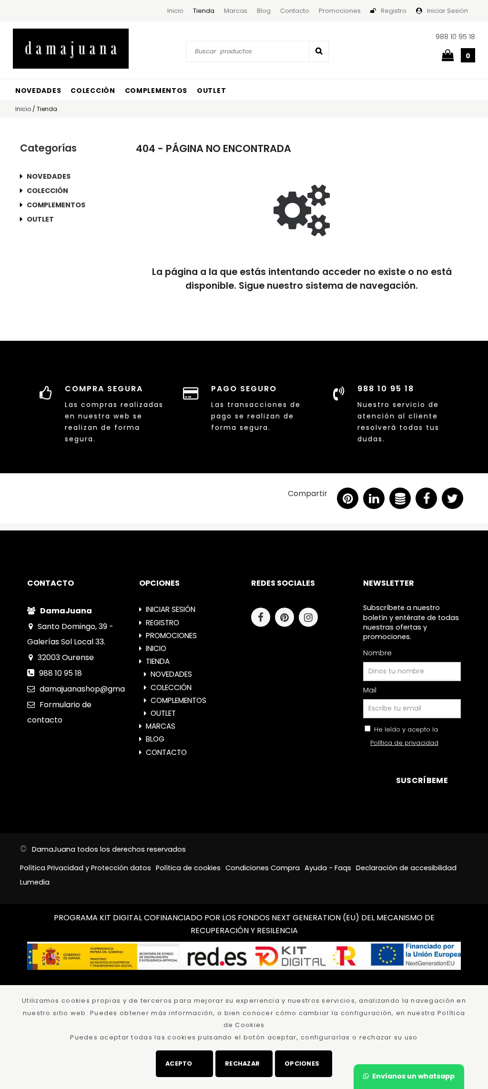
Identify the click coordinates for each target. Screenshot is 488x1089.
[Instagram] (311, 618)
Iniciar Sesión (447, 11)
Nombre (377, 653)
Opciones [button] (302, 1063)
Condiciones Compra (262, 868)
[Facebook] (263, 618)
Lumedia (35, 882)
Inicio (175, 11)
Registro (394, 11)
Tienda (203, 11)
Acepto (179, 1063)
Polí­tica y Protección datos (85, 868)
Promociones (340, 11)
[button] (452, 500)
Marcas (235, 11)
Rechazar (242, 1063)
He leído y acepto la (404, 736)
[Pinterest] (287, 618)
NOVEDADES (38, 90)
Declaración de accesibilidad (406, 868)
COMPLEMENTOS (156, 90)
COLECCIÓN (93, 90)
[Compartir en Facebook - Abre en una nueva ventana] (426, 500)
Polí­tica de (188, 868)
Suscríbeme (422, 780)
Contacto (294, 11)
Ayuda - (328, 868)
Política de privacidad (404, 742)
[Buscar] (319, 51)
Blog (264, 11)
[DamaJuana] (71, 49)
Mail (369, 690)
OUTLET (211, 90)
